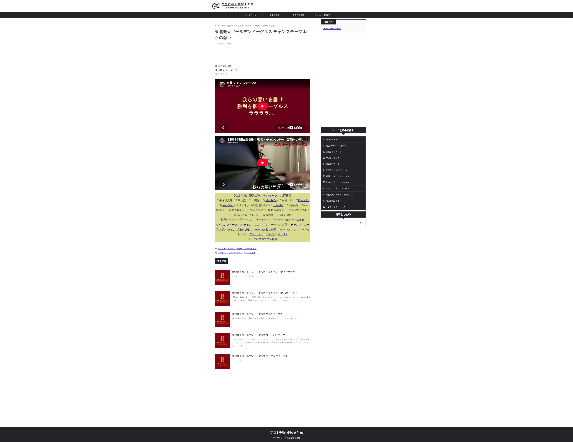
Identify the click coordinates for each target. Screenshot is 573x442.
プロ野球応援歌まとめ (286, 432)
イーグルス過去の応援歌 (262, 239)
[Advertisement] (262, 53)
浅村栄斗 (270, 200)
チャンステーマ (235, 252)
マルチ (270, 234)
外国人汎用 (298, 219)
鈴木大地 (303, 200)
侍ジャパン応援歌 (322, 15)
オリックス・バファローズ (337, 188)
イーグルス (223, 252)
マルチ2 (282, 234)
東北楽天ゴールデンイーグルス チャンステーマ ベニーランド (265, 292)
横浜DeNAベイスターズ (336, 145)
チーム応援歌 (249, 252)
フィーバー (256, 234)
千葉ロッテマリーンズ (335, 207)
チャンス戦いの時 (266, 229)
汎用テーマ (262, 219)
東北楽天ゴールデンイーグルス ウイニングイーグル (260, 356)
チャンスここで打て (256, 224)
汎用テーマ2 (280, 219)
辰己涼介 (227, 205)
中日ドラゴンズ (332, 158)
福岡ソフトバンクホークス (337, 176)
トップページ (251, 15)
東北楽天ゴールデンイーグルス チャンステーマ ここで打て (263, 271)
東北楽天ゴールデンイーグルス (339, 194)
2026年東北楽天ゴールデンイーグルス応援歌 (263, 195)
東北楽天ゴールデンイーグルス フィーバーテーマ (258, 335)
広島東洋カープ (332, 164)
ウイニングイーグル (228, 224)
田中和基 (278, 205)
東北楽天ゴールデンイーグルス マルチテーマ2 (257, 313)
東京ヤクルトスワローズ (336, 170)
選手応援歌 (274, 15)
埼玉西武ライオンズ (334, 201)
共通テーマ (227, 219)
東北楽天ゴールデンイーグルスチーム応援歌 (237, 248)
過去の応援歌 (298, 15)
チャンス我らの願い (239, 229)
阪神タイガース (332, 139)
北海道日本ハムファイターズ (338, 182)
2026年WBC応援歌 (332, 28)
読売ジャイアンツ (333, 152)
